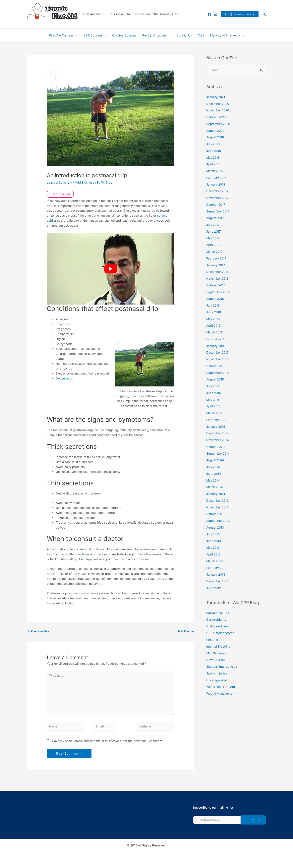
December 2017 (217, 191)
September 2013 (218, 521)
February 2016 (216, 339)
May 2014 (213, 480)
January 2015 (215, 427)
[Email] (215, 14)
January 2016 (215, 346)
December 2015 (217, 352)
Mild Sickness (84, 182)
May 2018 (213, 157)
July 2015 (213, 386)
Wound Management (220, 693)
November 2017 (217, 198)
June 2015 (213, 393)
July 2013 (213, 534)
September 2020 (218, 124)
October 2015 (215, 366)
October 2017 (215, 204)
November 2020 (217, 110)
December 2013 (217, 500)
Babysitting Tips (217, 613)
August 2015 (215, 379)
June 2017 (213, 231)
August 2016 (215, 299)
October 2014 (215, 447)
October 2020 (216, 117)
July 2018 (213, 144)
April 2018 (213, 164)
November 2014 (217, 440)
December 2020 (217, 104)
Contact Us (184, 35)
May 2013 (213, 547)
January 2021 (215, 97)
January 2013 (215, 574)
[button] (240, 14)
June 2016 (213, 312)
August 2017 (215, 218)
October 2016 (215, 285)
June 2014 (213, 474)
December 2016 (217, 272)
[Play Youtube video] (110, 269)
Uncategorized (216, 680)
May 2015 (213, 400)
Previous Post (39, 631)
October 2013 (215, 514)
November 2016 (217, 278)
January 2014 (215, 494)
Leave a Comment (59, 182)
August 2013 (215, 527)
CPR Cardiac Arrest (220, 633)
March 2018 (214, 171)
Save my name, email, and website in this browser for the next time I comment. (107, 741)
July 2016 (213, 305)
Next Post (185, 631)
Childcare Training (219, 626)
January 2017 (215, 265)
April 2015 (213, 406)
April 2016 (213, 325)
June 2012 (213, 588)
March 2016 (214, 332)
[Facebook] (209, 14)
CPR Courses (93, 35)
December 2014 (217, 433)
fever (86, 554)
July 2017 (213, 225)
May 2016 (213, 319)
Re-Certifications (154, 35)
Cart (201, 35)
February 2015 (216, 420)
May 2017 (213, 238)
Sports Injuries (216, 673)
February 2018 (216, 178)
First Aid (212, 640)
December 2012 (217, 581)
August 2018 (215, 137)
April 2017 (213, 245)
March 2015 (214, 413)
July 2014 (213, 467)
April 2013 (213, 554)
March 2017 (214, 252)
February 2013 (216, 568)
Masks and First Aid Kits (227, 35)
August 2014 (215, 460)
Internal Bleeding (218, 646)
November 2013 (217, 507)
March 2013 (214, 561)
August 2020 (215, 131)
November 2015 (217, 359)
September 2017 (218, 211)
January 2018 (215, 184)
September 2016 (218, 292)
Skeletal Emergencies (221, 666)
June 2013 (213, 541)
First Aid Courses (61, 35)
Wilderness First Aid (220, 687)
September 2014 (218, 453)
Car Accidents (216, 619)
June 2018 (213, 151)
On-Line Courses (124, 35)
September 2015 (218, 373)
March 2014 (214, 487)
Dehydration (64, 378)
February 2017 (216, 258)
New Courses (215, 660)
